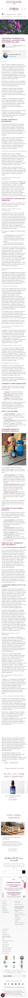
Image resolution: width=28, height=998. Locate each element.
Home (4, 14)
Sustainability (17, 919)
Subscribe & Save (5, 934)
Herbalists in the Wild (11, 14)
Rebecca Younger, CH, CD (16, 46)
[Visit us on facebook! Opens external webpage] (8, 984)
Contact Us (4, 932)
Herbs (6, 762)
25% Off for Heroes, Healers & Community (6, 937)
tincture (5, 417)
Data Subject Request (6, 949)
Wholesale (4, 908)
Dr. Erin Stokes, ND (15, 54)
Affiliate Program (5, 912)
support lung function (7, 195)
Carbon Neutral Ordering (20, 922)
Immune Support (13, 762)
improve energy (12, 352)
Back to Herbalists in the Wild (15, 768)
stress (3, 275)
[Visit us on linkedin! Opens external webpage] (12, 984)
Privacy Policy (5, 942)
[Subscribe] (23, 872)
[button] (2, 9)
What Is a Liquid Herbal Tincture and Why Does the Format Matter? (19, 907)
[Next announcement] (24, 2)
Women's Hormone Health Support (20, 915)
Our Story (4, 903)
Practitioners (4, 910)
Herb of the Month (18, 904)
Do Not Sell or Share (6, 951)
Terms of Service (5, 944)
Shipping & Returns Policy (7, 940)
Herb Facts (19, 14)
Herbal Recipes (18, 917)
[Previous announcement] (3, 2)
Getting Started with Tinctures (19, 911)
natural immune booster (11, 74)
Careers (3, 906)
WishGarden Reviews (19, 924)
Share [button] (4, 61)
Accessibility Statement (7, 947)
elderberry (12, 423)
